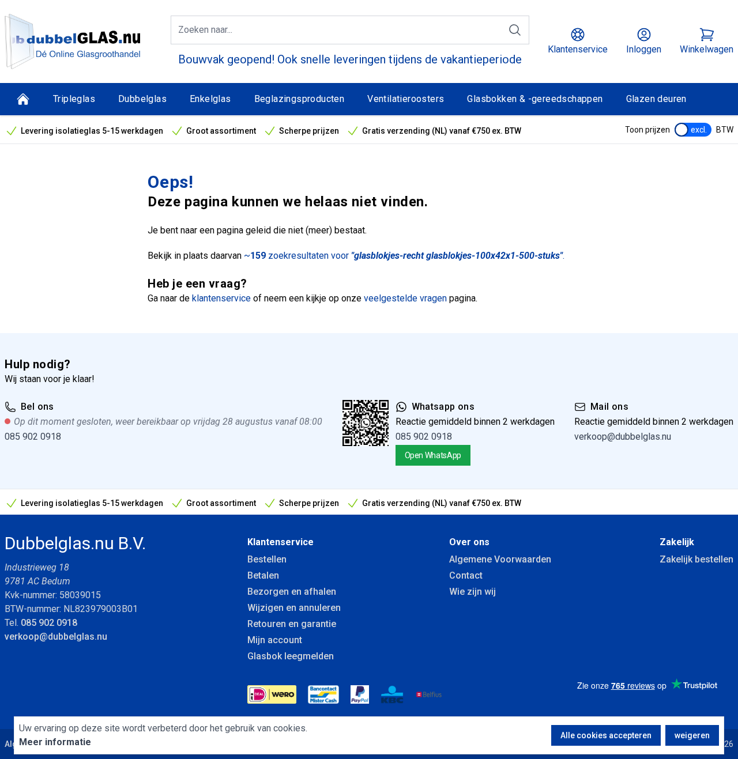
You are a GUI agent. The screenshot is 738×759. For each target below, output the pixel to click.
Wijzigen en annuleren (294, 607)
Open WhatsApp (433, 455)
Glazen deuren (656, 98)
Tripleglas (74, 98)
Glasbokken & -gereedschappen (535, 98)
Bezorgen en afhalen (291, 591)
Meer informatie (55, 742)
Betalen (263, 575)
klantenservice (221, 298)
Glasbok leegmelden (290, 656)
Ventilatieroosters (405, 98)
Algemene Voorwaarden (500, 559)
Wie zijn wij (472, 591)
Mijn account (274, 640)
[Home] (23, 99)
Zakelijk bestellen (696, 559)
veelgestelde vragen (405, 298)
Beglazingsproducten (299, 98)
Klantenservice (280, 542)
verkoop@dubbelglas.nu (622, 436)
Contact (466, 575)
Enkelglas (210, 98)
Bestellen (267, 559)
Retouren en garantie (291, 623)
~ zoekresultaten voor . (404, 255)
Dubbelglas (142, 98)
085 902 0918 (33, 436)
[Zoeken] (514, 30)
